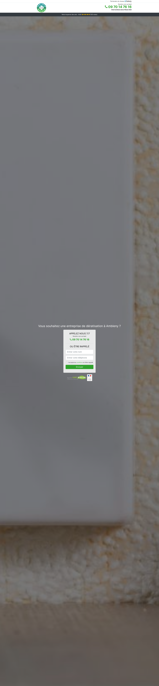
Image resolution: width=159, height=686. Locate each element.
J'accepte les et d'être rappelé (80, 362)
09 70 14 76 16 (119, 7)
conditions (79, 362)
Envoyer (79, 367)
